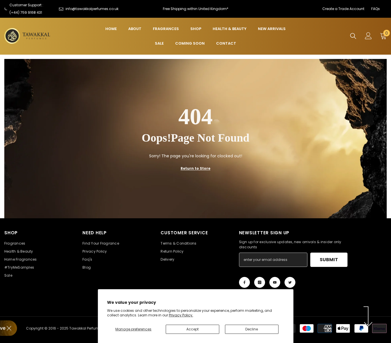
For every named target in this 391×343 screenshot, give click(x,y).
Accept (192, 329)
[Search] (353, 36)
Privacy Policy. (181, 315)
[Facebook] (244, 282)
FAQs (375, 8)
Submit (329, 259)
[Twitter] (290, 282)
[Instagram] (259, 282)
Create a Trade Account (343, 8)
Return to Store (195, 168)
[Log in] (368, 35)
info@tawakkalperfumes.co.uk (92, 8)
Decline (251, 329)
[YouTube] (274, 282)
